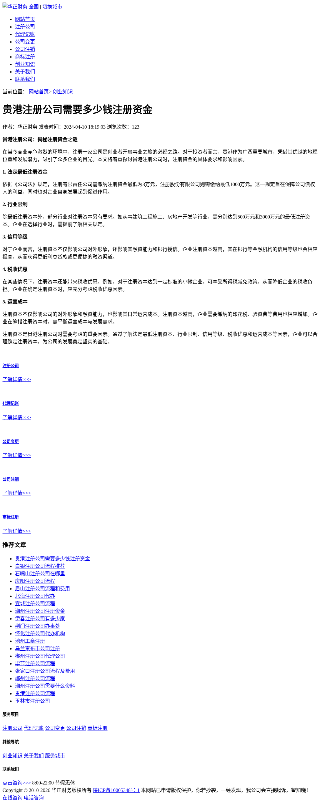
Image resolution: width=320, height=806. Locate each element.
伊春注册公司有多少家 (40, 618)
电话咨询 (34, 797)
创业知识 (25, 64)
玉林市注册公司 (32, 701)
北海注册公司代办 (35, 596)
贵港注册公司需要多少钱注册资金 (52, 558)
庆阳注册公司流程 (35, 581)
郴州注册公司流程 (35, 678)
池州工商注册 (30, 641)
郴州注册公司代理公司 (40, 656)
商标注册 (25, 56)
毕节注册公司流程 (35, 663)
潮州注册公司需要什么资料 (45, 686)
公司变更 (25, 41)
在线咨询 (12, 797)
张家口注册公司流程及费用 (45, 671)
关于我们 (25, 71)
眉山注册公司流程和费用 (42, 588)
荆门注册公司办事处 (37, 626)
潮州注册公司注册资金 (40, 611)
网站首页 (25, 19)
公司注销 (25, 49)
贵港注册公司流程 (35, 693)
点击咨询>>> (16, 782)
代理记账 (25, 34)
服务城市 (55, 755)
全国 (34, 6)
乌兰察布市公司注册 (37, 648)
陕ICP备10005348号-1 (116, 790)
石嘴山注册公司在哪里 (40, 573)
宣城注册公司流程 (35, 603)
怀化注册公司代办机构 (40, 633)
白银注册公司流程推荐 (40, 566)
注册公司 (25, 26)
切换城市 (52, 6)
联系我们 (25, 79)
